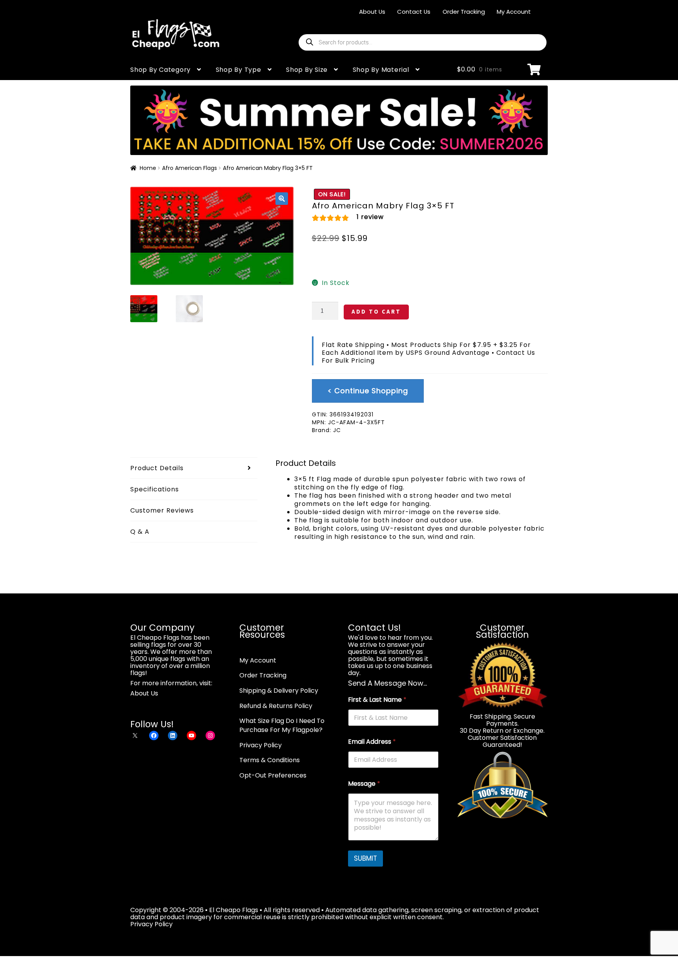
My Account (514, 11)
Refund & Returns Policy (275, 705)
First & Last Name (377, 699)
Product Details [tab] (157, 468)
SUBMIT (365, 858)
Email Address (372, 741)
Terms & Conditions (269, 760)
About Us (372, 11)
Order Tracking (464, 11)
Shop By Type (238, 69)
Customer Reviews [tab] (162, 510)
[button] (281, 198)
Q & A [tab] (139, 531)
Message (364, 783)
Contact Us (413, 11)
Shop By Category (160, 69)
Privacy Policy (260, 745)
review (370, 216)
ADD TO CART (376, 311)
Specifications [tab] (154, 489)
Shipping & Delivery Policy (278, 690)
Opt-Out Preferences (272, 775)
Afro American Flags (189, 168)
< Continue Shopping (368, 391)
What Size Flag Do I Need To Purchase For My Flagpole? (281, 725)
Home (148, 168)
